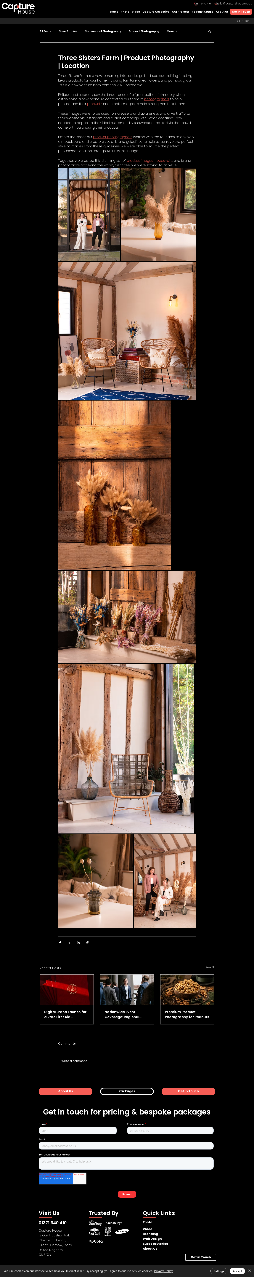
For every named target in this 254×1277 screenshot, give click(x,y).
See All (210, 967)
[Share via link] (87, 942)
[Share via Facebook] (60, 942)
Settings (218, 1271)
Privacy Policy (163, 1271)
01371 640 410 (202, 3)
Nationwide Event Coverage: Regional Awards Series (122, 1014)
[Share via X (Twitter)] (69, 942)
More (170, 31)
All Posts (45, 31)
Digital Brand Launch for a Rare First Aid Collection (65, 1014)
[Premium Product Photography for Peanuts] (187, 990)
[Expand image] (89, 214)
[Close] (249, 1271)
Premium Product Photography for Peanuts (187, 1014)
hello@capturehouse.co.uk (234, 3)
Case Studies (68, 31)
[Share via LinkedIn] (78, 942)
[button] (209, 31)
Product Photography (144, 31)
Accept (237, 1271)
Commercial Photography (103, 31)
